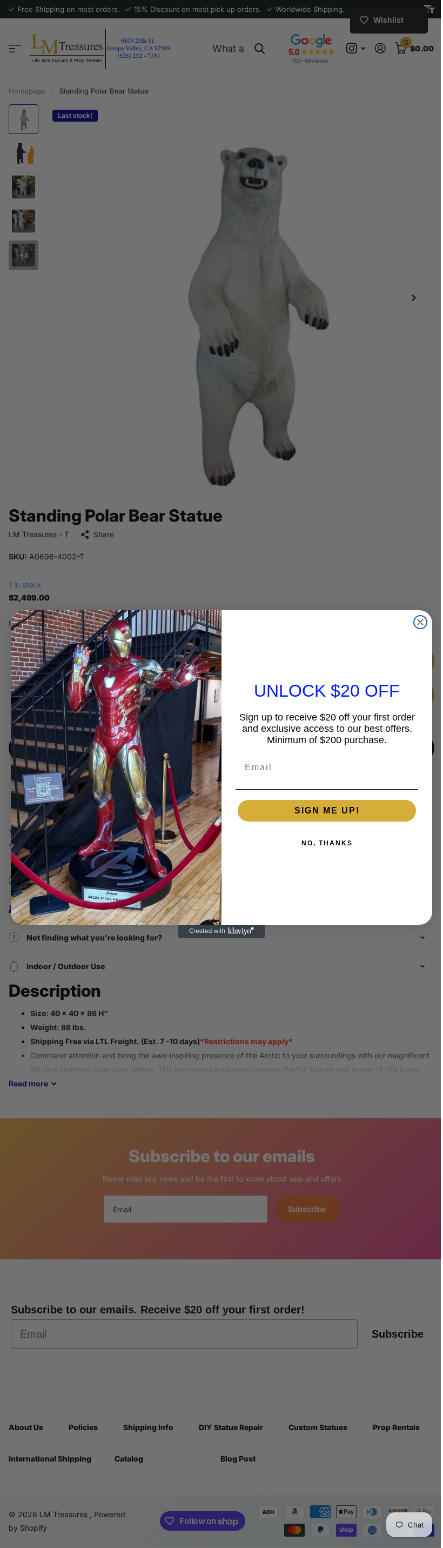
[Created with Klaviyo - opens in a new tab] (217, 931)
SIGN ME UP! (322, 810)
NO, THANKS (322, 843)
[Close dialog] (416, 622)
